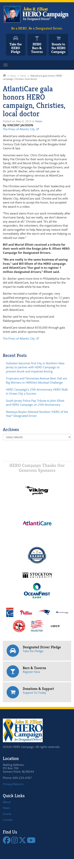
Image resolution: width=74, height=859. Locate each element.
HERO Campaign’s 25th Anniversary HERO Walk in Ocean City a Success (37, 391)
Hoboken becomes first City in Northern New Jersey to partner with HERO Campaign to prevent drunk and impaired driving (35, 367)
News (38, 121)
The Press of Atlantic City (19, 129)
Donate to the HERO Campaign (58, 48)
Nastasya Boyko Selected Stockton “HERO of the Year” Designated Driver (37, 414)
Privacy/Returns (13, 784)
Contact (8, 820)
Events (7, 814)
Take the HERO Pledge (15, 48)
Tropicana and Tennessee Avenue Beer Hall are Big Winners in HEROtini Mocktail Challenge (36, 380)
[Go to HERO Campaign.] (4, 75)
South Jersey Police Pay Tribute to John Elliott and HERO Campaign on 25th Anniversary (35, 402)
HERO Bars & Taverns (37, 48)
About (7, 802)
